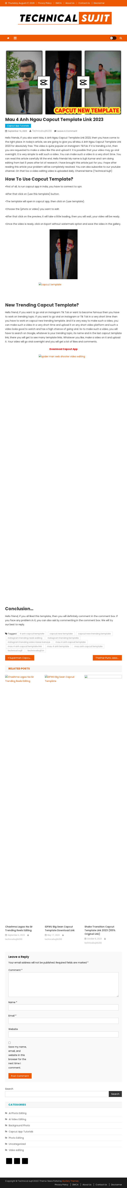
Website (13, 1029)
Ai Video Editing (17, 1119)
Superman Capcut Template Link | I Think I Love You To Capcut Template (21, 658)
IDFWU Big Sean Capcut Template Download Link (60, 928)
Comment (15, 970)
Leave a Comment (67, 131)
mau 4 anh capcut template (71, 642)
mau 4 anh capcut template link (25, 646)
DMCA (59, 3)
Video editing (16, 1150)
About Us (69, 3)
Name (12, 1002)
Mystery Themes (70, 1181)
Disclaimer (99, 3)
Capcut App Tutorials (18, 125)
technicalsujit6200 (42, 131)
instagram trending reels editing (25, 638)
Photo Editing (16, 1138)
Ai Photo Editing (17, 1113)
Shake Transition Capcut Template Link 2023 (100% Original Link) (100, 930)
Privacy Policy (45, 3)
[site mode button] (113, 38)
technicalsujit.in (36, 650)
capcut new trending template (94, 633)
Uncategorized (17, 1144)
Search (9, 1089)
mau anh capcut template (88, 646)
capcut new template (61, 633)
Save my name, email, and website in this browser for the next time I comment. (17, 1057)
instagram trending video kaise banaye (29, 642)
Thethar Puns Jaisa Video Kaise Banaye (108, 658)
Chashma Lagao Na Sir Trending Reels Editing (19, 928)
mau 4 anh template (58, 646)
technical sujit (15, 650)
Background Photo (19, 1125)
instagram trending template (63, 638)
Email (12, 1015)
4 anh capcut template (32, 633)
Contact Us (84, 3)
